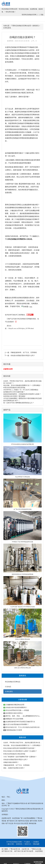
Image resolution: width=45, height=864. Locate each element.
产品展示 (27, 842)
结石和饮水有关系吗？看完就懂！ (14, 396)
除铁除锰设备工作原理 (14, 730)
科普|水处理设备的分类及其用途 (14, 387)
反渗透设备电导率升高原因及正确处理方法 (20, 721)
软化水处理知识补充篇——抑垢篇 (17, 710)
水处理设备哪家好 (29, 818)
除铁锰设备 (32, 823)
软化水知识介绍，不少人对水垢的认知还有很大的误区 (24, 727)
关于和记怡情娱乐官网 (14, 842)
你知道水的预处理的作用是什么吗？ (23, 355)
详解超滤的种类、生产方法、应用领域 (24, 352)
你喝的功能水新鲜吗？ (11, 762)
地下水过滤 (9, 823)
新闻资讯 (36, 26)
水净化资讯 (7, 28)
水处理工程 (25, 849)
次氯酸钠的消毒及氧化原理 (15, 704)
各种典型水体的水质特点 (14, 713)
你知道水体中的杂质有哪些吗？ (16, 707)
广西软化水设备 (36, 849)
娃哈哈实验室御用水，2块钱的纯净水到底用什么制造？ (22, 394)
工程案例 (36, 842)
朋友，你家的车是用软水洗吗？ (14, 768)
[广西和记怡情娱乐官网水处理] (7, 2)
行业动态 (8, 686)
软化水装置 (24, 823)
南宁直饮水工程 (12, 821)
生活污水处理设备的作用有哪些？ (17, 724)
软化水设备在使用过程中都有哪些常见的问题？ (19, 748)
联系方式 (28, 844)
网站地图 (36, 844)
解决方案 (11, 844)
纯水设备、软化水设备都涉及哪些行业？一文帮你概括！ (22, 385)
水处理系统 (39, 851)
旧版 (42, 14)
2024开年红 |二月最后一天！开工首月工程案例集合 (20, 390)
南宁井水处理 (28, 851)
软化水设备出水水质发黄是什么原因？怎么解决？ (20, 751)
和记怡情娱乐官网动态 (12, 682)
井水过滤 (17, 823)
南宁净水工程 (18, 851)
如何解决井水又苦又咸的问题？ (14, 392)
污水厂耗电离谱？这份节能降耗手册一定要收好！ (20, 757)
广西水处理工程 (14, 849)
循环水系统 (33, 821)
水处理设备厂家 (17, 818)
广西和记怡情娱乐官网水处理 (21, 26)
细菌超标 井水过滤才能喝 (14, 719)
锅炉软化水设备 (23, 821)
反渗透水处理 (8, 369)
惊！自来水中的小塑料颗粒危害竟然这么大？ (18, 403)
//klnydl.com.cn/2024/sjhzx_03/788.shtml (21, 328)
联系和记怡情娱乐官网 (29, 14)
